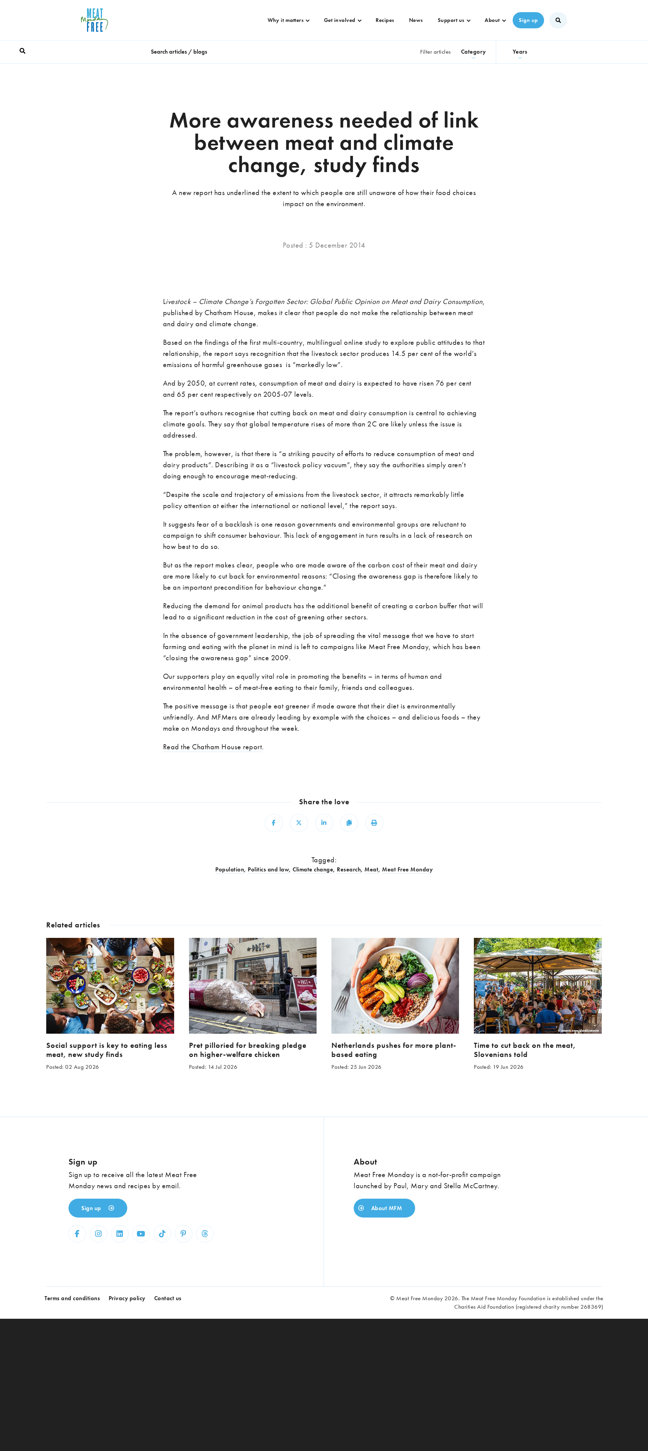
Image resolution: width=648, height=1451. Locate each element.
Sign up (528, 20)
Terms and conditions (72, 1298)
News (416, 20)
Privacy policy (127, 1298)
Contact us (168, 1298)
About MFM (386, 1208)
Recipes (385, 20)
